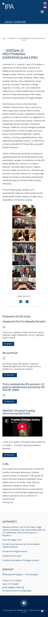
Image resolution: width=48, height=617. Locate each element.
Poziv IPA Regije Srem (11, 540)
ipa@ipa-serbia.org (16, 587)
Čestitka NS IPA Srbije (11, 556)
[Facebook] (24, 603)
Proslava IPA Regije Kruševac (15, 551)
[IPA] (8, 6)
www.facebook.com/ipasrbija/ (18, 590)
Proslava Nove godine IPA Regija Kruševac (20, 560)
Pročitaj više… (9, 375)
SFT (25, 612)
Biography (8, 343)
